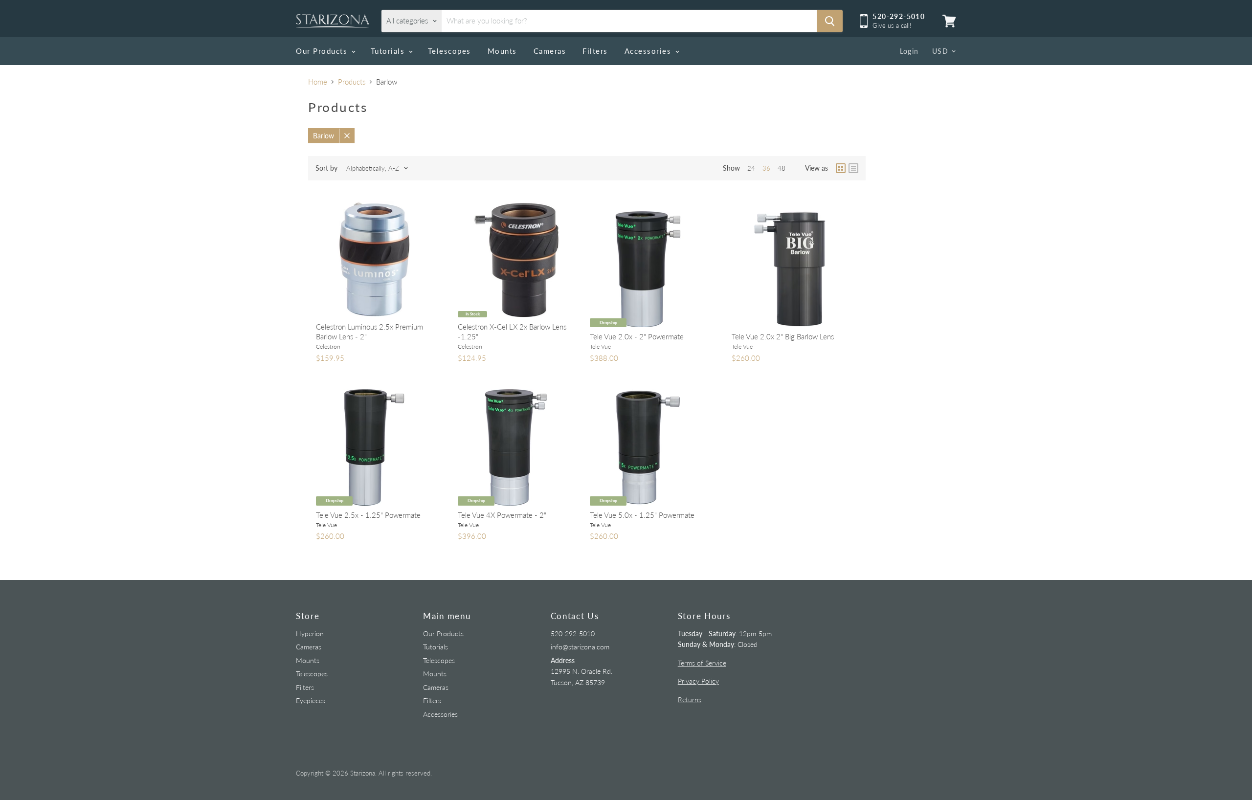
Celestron (328, 346)
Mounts (502, 50)
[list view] (853, 168)
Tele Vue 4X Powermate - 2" (502, 515)
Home (317, 82)
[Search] (830, 21)
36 (766, 168)
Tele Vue (600, 346)
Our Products (323, 50)
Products (351, 82)
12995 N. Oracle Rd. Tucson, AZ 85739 (581, 671)
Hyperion (310, 633)
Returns (689, 699)
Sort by (326, 168)
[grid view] (841, 168)
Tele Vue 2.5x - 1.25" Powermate (368, 515)
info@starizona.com (580, 647)
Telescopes (449, 50)
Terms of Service (702, 663)
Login (909, 51)
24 (751, 168)
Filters (595, 50)
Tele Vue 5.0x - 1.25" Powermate (642, 515)
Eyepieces (310, 700)
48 (781, 168)
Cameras (550, 50)
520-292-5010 (573, 633)
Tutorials (389, 50)
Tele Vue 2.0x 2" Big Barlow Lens (783, 336)
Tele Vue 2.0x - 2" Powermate (637, 336)
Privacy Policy (698, 681)
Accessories (649, 50)
